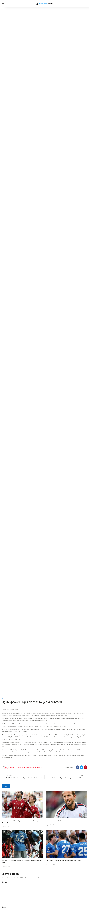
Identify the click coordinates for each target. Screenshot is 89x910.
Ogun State (30, 767)
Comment (6, 882)
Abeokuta (6, 767)
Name (4, 907)
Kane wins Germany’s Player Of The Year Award (61, 821)
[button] (2, 3)
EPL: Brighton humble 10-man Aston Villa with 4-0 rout (63, 860)
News (3, 698)
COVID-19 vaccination (17, 767)
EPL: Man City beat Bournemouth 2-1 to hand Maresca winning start (22, 861)
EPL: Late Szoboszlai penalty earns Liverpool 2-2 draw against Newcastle (21, 822)
